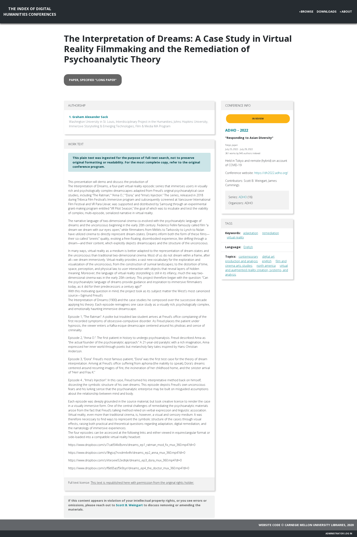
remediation (270, 233)
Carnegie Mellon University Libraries (315, 525)
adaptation (250, 233)
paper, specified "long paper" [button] (93, 80)
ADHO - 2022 (236, 130)
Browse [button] (307, 11)
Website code (269, 525)
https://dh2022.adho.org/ (271, 173)
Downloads (327, 11)
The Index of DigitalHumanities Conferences (29, 11)
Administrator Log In (339, 533)
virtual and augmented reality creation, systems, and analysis (256, 270)
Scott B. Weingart (129, 505)
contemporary (248, 256)
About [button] (347, 11)
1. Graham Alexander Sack (88, 117)
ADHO (243, 197)
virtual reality (235, 237)
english (266, 261)
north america (266, 266)
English (248, 247)
